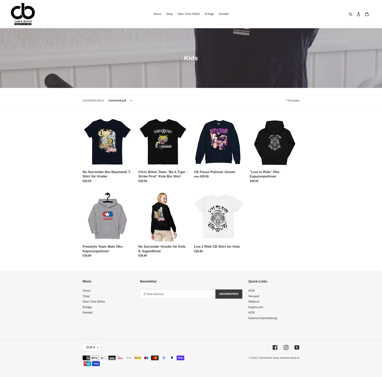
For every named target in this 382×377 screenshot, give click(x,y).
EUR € (90, 347)
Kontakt (88, 312)
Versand (253, 296)
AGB (251, 290)
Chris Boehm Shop (268, 358)
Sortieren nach (93, 100)
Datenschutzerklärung (262, 318)
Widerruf (253, 301)
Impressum (255, 307)
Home (87, 290)
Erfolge (87, 307)
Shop (86, 296)
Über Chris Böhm (94, 301)
